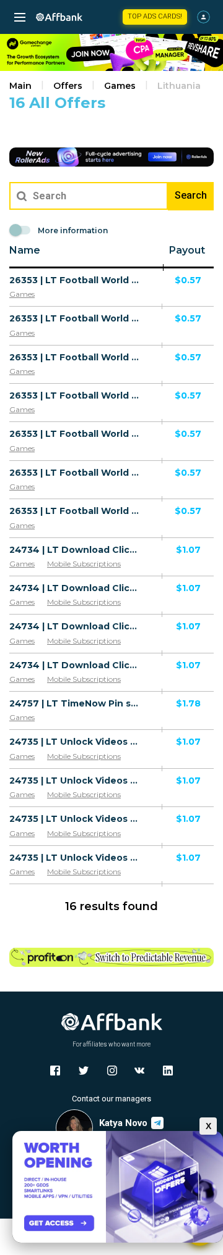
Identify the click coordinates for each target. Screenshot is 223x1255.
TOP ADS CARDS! (155, 16)
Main (20, 85)
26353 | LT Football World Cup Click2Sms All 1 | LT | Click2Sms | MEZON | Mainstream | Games (75, 318)
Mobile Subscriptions (84, 563)
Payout (187, 250)
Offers (67, 85)
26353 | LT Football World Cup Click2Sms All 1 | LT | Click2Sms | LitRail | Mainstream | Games (75, 510)
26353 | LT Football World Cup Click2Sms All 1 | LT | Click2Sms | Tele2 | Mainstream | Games (75, 472)
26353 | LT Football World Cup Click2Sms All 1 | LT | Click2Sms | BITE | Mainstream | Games (75, 433)
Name (24, 250)
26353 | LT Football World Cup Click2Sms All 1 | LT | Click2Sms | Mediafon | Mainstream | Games (75, 280)
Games (120, 85)
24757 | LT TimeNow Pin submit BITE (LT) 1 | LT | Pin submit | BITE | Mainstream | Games (75, 703)
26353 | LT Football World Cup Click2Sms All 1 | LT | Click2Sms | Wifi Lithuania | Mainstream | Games (75, 357)
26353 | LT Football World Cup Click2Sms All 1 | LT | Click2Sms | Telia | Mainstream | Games (75, 395)
